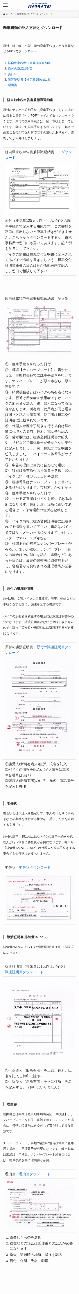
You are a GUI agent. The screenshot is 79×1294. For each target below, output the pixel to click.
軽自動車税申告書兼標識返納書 (29, 63)
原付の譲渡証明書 (20, 68)
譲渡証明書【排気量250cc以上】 (30, 79)
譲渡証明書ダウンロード (24, 972)
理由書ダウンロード (35, 1174)
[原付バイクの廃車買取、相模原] (39, 5)
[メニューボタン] (5, 5)
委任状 (12, 74)
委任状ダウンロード (35, 867)
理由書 (12, 85)
